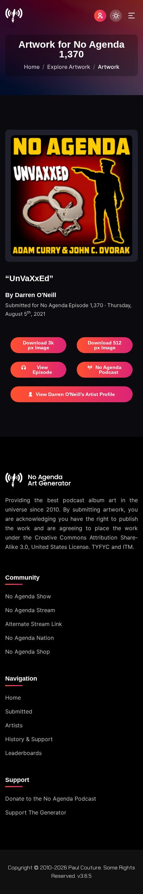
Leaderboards (23, 752)
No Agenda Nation (29, 637)
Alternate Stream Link (33, 623)
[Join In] (100, 16)
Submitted (18, 711)
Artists (14, 725)
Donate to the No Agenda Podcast (50, 798)
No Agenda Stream (30, 610)
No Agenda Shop (27, 651)
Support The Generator (35, 812)
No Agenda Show (28, 596)
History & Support (29, 739)
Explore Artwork (68, 66)
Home (32, 66)
